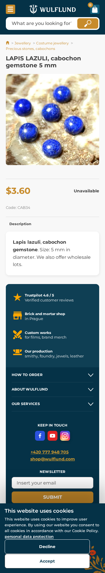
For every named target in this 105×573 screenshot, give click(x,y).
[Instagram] (65, 436)
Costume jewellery (52, 43)
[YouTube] (52, 436)
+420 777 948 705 (50, 452)
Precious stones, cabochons (30, 48)
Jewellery (23, 43)
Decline (47, 546)
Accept (47, 561)
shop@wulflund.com (52, 459)
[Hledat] (87, 23)
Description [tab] (20, 224)
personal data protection (29, 536)
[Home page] (8, 43)
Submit (52, 497)
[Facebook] (40, 436)
